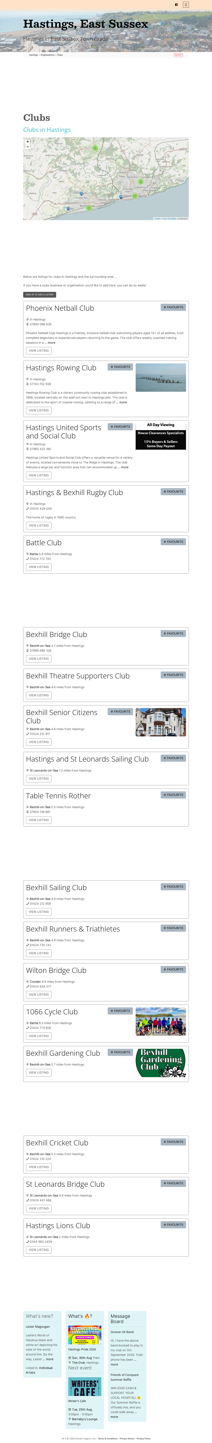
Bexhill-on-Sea (40, 645)
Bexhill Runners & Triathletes (73, 929)
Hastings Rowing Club (61, 368)
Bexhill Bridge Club (56, 634)
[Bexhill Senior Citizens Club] (161, 722)
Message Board (120, 1318)
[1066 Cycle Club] (161, 1021)
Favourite (173, 307)
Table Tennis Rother (58, 796)
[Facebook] (176, 4)
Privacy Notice (127, 1438)
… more (50, 342)
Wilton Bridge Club (56, 970)
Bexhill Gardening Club (63, 1053)
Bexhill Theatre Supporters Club (78, 676)
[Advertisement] (106, 85)
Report (178, 55)
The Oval (78, 1362)
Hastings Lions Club (58, 1225)
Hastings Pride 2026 (82, 1349)
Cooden (35, 981)
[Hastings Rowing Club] (161, 377)
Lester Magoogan (38, 1327)
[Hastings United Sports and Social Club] (161, 437)
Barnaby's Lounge (84, 1419)
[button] (186, 5)
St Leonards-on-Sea (44, 770)
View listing (39, 350)
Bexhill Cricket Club (57, 1143)
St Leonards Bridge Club (65, 1184)
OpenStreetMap (170, 218)
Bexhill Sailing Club (56, 887)
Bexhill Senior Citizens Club (62, 716)
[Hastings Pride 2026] (84, 1335)
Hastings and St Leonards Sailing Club (87, 759)
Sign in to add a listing (39, 294)
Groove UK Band (122, 1332)
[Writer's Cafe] (84, 1386)
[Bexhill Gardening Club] (161, 1063)
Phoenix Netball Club (60, 308)
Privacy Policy (144, 1438)
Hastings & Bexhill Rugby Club (74, 492)
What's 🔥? (80, 1316)
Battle (34, 554)
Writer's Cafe (77, 1401)
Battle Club (44, 542)
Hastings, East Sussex (85, 23)
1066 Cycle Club (52, 1011)
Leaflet (157, 218)
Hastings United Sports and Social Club (63, 431)
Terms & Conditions (107, 1438)
